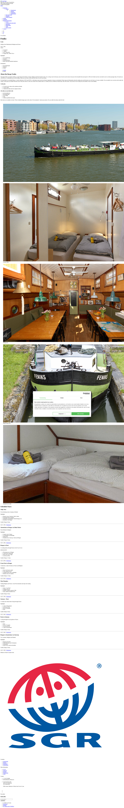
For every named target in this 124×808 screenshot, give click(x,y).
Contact (4, 28)
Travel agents (8, 27)
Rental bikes (8, 25)
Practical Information (7, 20)
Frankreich (13, 12)
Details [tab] (62, 397)
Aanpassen (61, 413)
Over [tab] (81, 397)
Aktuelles (5, 19)
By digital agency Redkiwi (8, 806)
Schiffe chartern (9, 17)
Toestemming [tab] (43, 397)
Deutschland (13, 13)
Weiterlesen (8, 524)
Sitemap (4, 805)
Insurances (8, 24)
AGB (7, 26)
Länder (7, 9)
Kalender (7, 16)
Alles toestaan (80, 413)
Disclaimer (5, 804)
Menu (2, 5)
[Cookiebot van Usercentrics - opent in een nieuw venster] (84, 394)
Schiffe (4, 18)
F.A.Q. (7, 21)
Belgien (12, 11)
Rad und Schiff (9, 14)
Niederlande (13, 10)
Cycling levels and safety (11, 23)
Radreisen (5, 7)
